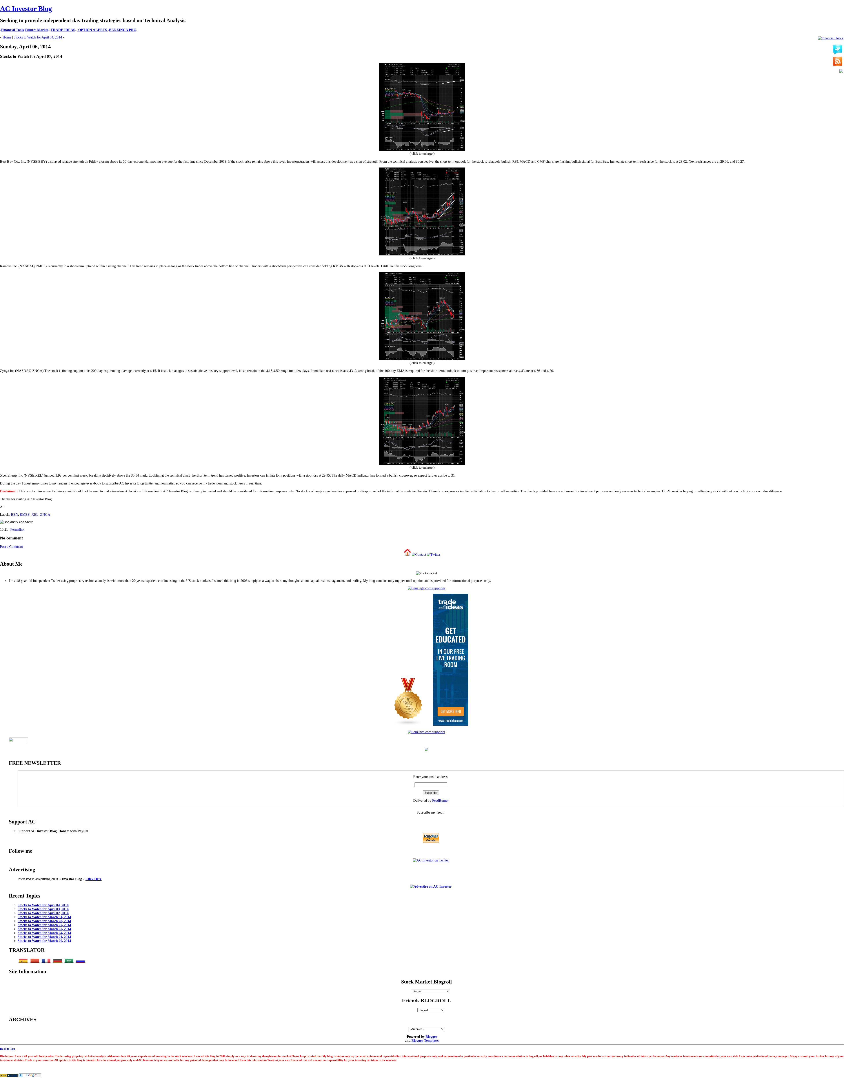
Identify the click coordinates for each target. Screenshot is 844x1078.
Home (7, 37)
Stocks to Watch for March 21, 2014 (44, 937)
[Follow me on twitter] (837, 49)
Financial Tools (12, 30)
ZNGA (45, 514)
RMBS (25, 514)
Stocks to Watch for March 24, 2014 (44, 933)
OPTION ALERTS (92, 30)
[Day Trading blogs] (408, 724)
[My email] (841, 71)
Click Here (93, 879)
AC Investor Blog (26, 9)
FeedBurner (440, 800)
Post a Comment (11, 546)
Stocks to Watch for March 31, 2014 (44, 917)
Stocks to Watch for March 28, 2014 (44, 921)
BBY (14, 514)
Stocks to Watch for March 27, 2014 (44, 925)
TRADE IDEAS (63, 30)
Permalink (17, 529)
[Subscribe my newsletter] (837, 61)
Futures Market (36, 30)
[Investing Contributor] (426, 732)
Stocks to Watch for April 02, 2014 (43, 913)
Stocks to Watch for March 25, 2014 (44, 929)
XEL (34, 514)
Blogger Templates (425, 1040)
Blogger (431, 1036)
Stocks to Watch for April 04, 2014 (38, 37)
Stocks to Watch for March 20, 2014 (44, 941)
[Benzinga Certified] (426, 588)
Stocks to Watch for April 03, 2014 (43, 909)
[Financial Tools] (830, 38)
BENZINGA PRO (122, 30)
